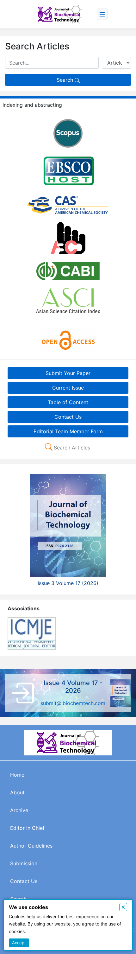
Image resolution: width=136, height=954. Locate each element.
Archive (19, 810)
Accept (19, 942)
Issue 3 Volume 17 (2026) (68, 583)
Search (66, 80)
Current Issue (68, 388)
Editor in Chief (27, 828)
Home (17, 775)
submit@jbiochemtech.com (72, 703)
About (17, 792)
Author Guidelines (31, 846)
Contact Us (68, 417)
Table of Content (68, 402)
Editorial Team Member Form (68, 431)
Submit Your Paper (68, 373)
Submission (23, 863)
